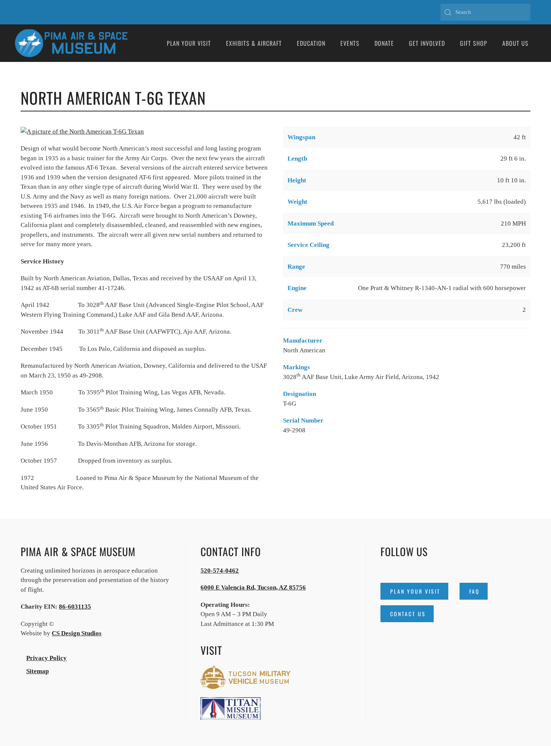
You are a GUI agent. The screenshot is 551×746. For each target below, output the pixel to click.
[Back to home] (71, 43)
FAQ (474, 591)
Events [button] (349, 43)
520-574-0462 (220, 570)
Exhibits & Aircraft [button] (254, 43)
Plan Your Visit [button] (189, 43)
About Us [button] (515, 43)
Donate (384, 43)
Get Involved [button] (427, 43)
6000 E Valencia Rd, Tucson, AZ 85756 (253, 587)
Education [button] (311, 43)
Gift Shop (473, 43)
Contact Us (408, 614)
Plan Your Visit (415, 591)
